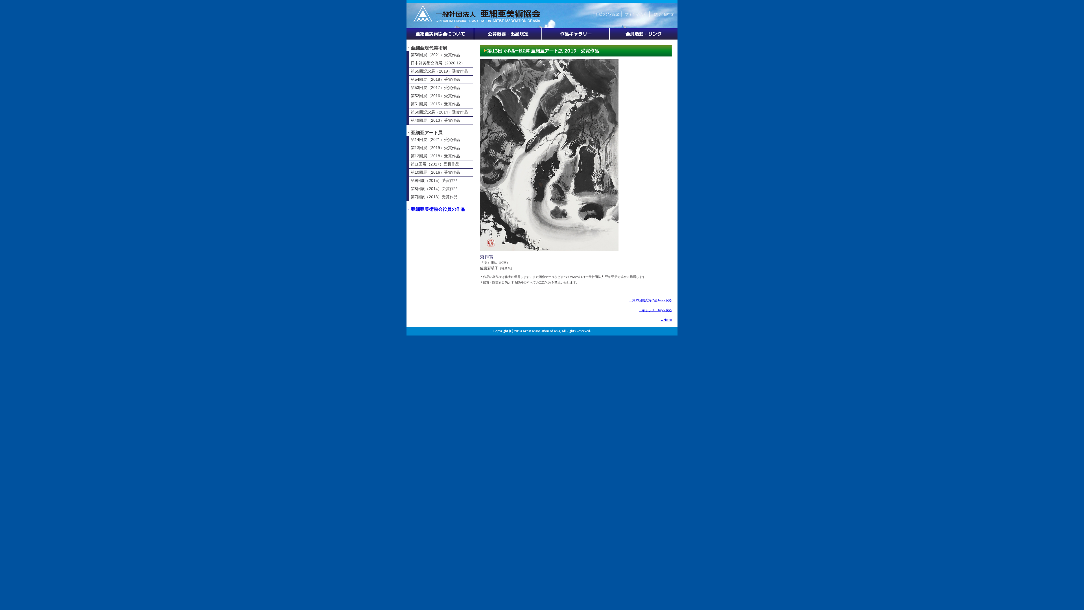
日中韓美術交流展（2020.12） (438, 63)
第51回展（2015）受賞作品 (435, 104)
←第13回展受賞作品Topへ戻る (650, 300)
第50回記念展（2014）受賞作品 (439, 112)
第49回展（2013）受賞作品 (435, 120)
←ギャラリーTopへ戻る (655, 310)
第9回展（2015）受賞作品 (434, 180)
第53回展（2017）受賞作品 (435, 87)
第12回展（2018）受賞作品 (435, 156)
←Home (666, 319)
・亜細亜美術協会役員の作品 (435, 209)
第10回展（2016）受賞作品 (435, 172)
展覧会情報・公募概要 (508, 34)
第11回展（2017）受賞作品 (435, 164)
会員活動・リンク (644, 34)
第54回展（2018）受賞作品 (435, 79)
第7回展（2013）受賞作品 (434, 197)
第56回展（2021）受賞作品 (435, 55)
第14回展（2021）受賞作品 (435, 139)
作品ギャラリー (576, 34)
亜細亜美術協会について (440, 34)
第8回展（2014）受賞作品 (434, 188)
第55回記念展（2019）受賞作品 (439, 71)
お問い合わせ (663, 11)
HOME (499, 11)
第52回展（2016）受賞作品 (435, 95)
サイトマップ (635, 11)
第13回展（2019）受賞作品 (435, 147)
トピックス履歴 (607, 11)
